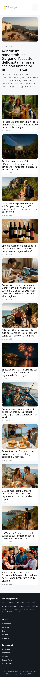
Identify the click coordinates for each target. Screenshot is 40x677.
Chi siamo (6, 649)
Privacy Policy (7, 660)
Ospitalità (5, 638)
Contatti (5, 656)
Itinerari (5, 635)
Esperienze (6, 627)
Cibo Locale (6, 624)
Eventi (4, 631)
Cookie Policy (7, 664)
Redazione (6, 653)
